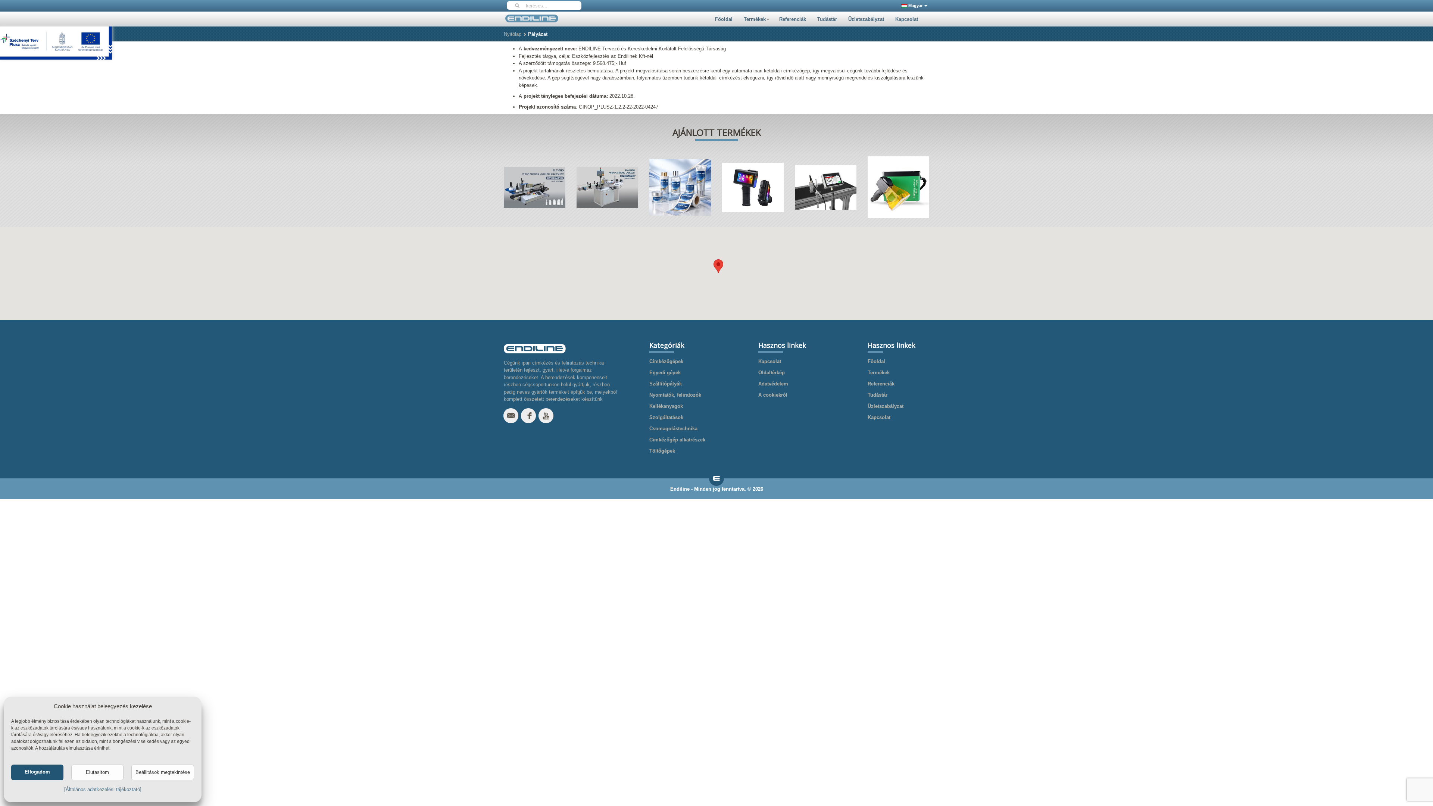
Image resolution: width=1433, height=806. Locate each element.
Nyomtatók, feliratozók (675, 395)
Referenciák (792, 19)
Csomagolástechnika (673, 428)
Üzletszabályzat (866, 19)
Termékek (755, 19)
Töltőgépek (662, 451)
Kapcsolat (906, 19)
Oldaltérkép (771, 372)
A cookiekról (772, 395)
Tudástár (827, 19)
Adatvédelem (773, 384)
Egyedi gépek (665, 372)
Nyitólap (512, 34)
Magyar (915, 5)
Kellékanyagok (666, 406)
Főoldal (724, 19)
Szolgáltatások (666, 417)
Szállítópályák (665, 384)
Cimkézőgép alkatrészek (677, 440)
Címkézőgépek (666, 361)
